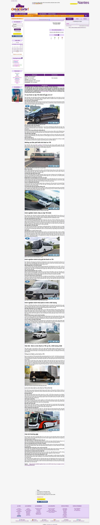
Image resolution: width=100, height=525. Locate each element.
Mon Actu (65, 510)
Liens (19, 514)
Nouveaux (56, 15)
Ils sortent (49, 15)
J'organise (65, 512)
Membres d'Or (64, 15)
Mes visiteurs (77, 509)
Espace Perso (51, 14)
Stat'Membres (72, 15)
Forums (18, 510)
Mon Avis (65, 514)
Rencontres (65, 515)
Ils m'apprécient (77, 510)
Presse (19, 513)
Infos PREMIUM (77, 508)
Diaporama (28, 511)
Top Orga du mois (17, 58)
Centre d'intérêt (51, 512)
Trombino (43, 15)
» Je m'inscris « (74, 3)
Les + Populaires (28, 510)
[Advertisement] (60, 8)
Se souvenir (18, 31)
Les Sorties (23, 14)
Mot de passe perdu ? (17, 27)
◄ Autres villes (14, 0)
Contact (18, 515)
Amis (77, 18)
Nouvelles (28, 513)
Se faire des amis (27, 15)
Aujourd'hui (28, 509)
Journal (65, 513)
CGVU (19, 512)
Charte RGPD (19, 511)
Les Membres (32, 14)
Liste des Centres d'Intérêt (52, 511)
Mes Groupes (51, 509)
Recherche (36, 15)
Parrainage (65, 508)
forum (88, 25)
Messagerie (65, 509)
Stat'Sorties (28, 515)
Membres (69, 18)
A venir (28, 508)
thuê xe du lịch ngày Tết (44, 91)
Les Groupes (43, 14)
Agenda (64, 511)
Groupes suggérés (51, 510)
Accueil (19, 508)
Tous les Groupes (51, 508)
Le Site (16, 14)
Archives (28, 514)
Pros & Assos (18, 509)
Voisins (85, 18)
